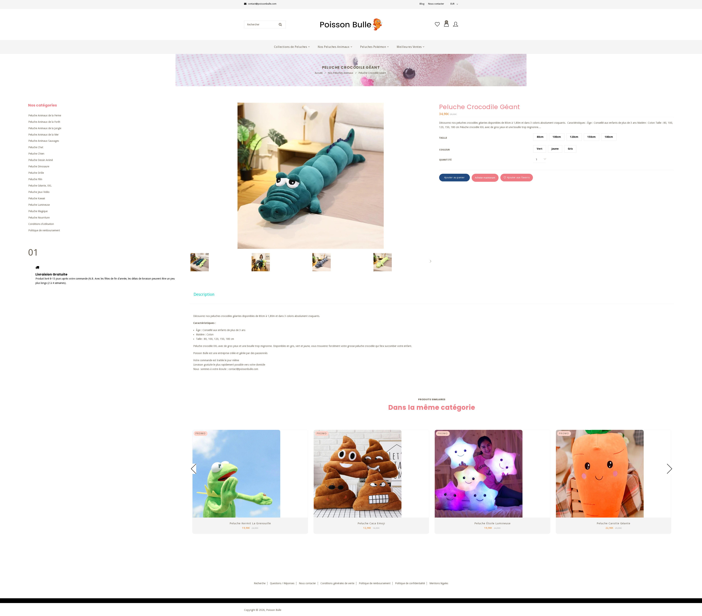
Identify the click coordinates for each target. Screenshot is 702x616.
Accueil (318, 72)
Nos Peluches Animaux (340, 72)
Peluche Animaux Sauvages (43, 140)
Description (204, 294)
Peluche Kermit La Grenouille (250, 523)
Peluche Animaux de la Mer (43, 134)
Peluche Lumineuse (39, 204)
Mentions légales (438, 583)
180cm (609, 136)
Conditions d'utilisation (41, 224)
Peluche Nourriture (39, 217)
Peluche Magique (38, 211)
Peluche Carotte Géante (613, 523)
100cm (557, 136)
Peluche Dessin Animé (40, 160)
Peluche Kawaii (36, 198)
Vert (539, 148)
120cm (574, 136)
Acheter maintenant (485, 177)
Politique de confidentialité (410, 583)
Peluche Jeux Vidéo (39, 192)
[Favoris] (437, 24)
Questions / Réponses (282, 583)
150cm (591, 136)
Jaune (555, 148)
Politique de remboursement (44, 230)
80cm (540, 136)
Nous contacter (436, 3)
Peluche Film (35, 179)
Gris (570, 148)
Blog (422, 3)
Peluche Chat (35, 147)
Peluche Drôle (36, 172)
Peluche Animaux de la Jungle (44, 128)
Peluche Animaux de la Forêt (44, 121)
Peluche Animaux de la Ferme (44, 115)
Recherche (259, 583)
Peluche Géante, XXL (40, 185)
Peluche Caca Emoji (371, 523)
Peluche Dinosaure (38, 166)
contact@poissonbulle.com (262, 3)
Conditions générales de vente (337, 583)
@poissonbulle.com (247, 369)
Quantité (445, 159)
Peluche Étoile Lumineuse (492, 523)
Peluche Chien (36, 153)
